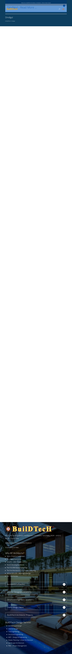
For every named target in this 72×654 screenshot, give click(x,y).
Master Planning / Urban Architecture (20, 640)
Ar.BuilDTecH (8, 21)
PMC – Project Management (17, 646)
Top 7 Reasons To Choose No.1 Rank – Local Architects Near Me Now (31, 240)
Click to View (14, 538)
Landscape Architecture (16, 643)
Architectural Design (15, 626)
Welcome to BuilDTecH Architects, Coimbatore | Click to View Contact (36, 2)
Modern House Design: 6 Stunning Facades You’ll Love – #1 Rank (30, 401)
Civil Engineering (13, 632)
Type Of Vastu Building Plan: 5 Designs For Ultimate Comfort (28, 510)
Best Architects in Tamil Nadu (16, 347)
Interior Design (13, 629)
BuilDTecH (12, 8)
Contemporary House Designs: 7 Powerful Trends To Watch (28, 134)
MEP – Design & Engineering (17, 637)
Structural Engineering (15, 634)
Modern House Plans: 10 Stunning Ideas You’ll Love (25, 187)
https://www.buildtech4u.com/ (21, 543)
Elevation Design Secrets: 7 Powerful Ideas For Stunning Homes (29, 294)
